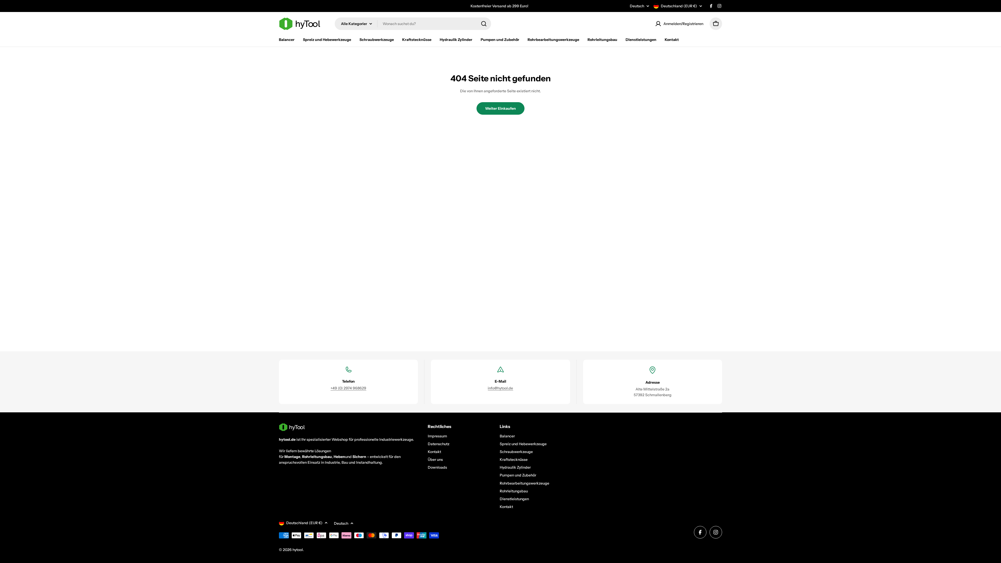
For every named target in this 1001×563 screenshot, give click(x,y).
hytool (297, 549)
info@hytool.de (500, 388)
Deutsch (637, 6)
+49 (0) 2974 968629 (348, 388)
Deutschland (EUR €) (679, 6)
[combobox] (413, 23)
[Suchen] (484, 24)
